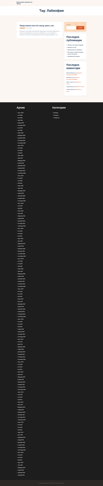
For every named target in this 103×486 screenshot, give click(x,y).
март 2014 (20, 404)
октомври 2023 (21, 170)
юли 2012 (20, 455)
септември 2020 (22, 256)
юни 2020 (20, 263)
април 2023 (20, 185)
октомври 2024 (21, 140)
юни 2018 (20, 324)
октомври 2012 (21, 447)
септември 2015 (22, 359)
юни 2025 (20, 130)
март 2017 (20, 344)
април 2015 (20, 371)
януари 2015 (21, 379)
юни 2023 (20, 180)
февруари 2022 (21, 216)
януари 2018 (21, 329)
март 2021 (20, 241)
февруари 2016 (21, 346)
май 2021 (20, 236)
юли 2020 (20, 261)
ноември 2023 (21, 168)
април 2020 (20, 268)
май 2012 (20, 460)
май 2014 (20, 399)
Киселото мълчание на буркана (75, 45)
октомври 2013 (21, 417)
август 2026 (20, 112)
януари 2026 (21, 122)
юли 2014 (20, 394)
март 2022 (20, 213)
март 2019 (20, 301)
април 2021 (20, 238)
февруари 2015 (21, 377)
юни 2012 (20, 457)
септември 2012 (22, 450)
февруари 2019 (21, 304)
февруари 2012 (21, 467)
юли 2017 (20, 341)
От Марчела (56, 117)
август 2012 (20, 452)
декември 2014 (21, 382)
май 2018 (20, 326)
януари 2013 (21, 439)
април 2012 (20, 462)
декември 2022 (21, 195)
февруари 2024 (21, 160)
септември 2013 (22, 419)
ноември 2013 (21, 414)
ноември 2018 (21, 311)
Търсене (68, 25)
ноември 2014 (21, 384)
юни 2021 (20, 233)
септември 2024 (22, 143)
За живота (23, 28)
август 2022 (20, 203)
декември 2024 (21, 137)
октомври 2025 (21, 125)
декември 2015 (21, 351)
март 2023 (20, 188)
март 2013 (20, 434)
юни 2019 (20, 294)
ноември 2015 (21, 354)
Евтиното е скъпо (72, 47)
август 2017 (20, 339)
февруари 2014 (21, 407)
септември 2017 (22, 336)
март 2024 (20, 158)
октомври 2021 (21, 223)
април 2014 (20, 402)
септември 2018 (22, 316)
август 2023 (20, 175)
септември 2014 (22, 389)
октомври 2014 (21, 387)
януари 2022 (21, 218)
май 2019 (20, 296)
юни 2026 (20, 117)
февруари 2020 (21, 273)
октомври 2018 (21, 314)
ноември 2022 (21, 198)
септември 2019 (22, 286)
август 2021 (20, 228)
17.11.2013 (30, 28)
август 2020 (20, 258)
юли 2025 (20, 127)
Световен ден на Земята (74, 56)
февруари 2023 (21, 190)
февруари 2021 (21, 243)
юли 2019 (20, 291)
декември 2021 (21, 221)
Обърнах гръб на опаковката (75, 49)
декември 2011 (21, 472)
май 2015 (20, 369)
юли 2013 (20, 424)
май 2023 (20, 183)
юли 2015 (20, 364)
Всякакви (55, 112)
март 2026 (20, 120)
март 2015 (20, 374)
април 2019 (20, 299)
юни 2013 (20, 427)
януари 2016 (21, 349)
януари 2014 (21, 409)
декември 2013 (21, 412)
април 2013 (20, 432)
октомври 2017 (21, 334)
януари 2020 (21, 276)
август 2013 (20, 422)
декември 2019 (21, 278)
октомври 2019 (21, 283)
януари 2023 (21, 193)
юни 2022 (20, 205)
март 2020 (20, 271)
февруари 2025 (21, 135)
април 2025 (20, 132)
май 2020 (20, 266)
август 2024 (20, 145)
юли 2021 (20, 231)
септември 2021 (22, 226)
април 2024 (20, 155)
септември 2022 (22, 200)
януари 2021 (21, 246)
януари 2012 (21, 470)
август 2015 (20, 361)
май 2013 (20, 429)
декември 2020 (21, 248)
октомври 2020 (21, 253)
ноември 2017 (21, 331)
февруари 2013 (21, 437)
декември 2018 (21, 309)
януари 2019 (21, 306)
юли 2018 (20, 321)
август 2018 (20, 319)
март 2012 (20, 465)
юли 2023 (20, 178)
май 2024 (20, 153)
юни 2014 (20, 397)
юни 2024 (20, 150)
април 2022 (20, 210)
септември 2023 (22, 173)
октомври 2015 (21, 356)
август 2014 (20, 392)
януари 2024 (21, 163)
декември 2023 (21, 165)
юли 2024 (20, 148)
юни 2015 (20, 366)
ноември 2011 (21, 475)
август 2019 (20, 288)
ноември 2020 (21, 251)
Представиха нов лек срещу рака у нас (37, 26)
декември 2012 (21, 442)
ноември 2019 (21, 281)
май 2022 (20, 208)
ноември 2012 (21, 445)
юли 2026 (20, 115)
